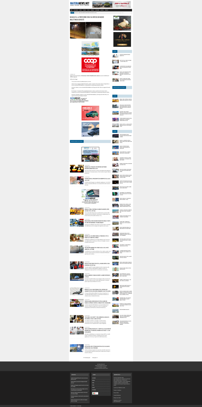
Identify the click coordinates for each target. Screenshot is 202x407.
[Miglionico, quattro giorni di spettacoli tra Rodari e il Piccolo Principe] (115, 218)
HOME (71, 10)
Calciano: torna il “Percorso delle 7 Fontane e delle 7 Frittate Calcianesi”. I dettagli (125, 222)
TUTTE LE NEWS (76, 10)
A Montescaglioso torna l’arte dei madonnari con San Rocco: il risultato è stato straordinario (125, 234)
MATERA (81, 10)
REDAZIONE (102, 10)
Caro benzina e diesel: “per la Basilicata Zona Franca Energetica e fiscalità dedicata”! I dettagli (125, 299)
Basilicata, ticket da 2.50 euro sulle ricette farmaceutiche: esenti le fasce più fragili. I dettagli (126, 125)
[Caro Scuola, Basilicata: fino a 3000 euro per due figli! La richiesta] (115, 258)
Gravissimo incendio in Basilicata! (124, 309)
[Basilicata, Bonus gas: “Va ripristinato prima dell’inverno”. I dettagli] (115, 200)
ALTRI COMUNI (97, 10)
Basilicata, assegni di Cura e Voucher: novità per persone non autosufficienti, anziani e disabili (125, 79)
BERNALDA (92, 10)
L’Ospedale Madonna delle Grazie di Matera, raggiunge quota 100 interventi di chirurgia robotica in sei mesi (126, 119)
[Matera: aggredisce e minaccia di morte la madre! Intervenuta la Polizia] (77, 280)
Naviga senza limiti (117, 397)
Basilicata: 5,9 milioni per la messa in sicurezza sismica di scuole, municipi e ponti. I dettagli (126, 141)
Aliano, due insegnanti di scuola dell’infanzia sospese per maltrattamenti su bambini (125, 135)
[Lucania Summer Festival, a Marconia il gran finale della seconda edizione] (115, 154)
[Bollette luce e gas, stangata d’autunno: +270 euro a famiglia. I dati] (115, 62)
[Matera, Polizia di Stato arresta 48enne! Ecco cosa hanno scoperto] (115, 189)
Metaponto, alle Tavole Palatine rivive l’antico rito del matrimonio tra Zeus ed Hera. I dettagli (125, 304)
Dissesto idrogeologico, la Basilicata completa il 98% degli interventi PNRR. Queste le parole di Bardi (125, 275)
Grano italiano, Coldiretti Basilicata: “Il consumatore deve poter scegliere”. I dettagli (125, 286)
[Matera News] (80, 3)
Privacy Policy (116, 392)
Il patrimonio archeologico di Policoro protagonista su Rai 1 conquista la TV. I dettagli (125, 251)
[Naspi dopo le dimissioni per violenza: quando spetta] (115, 56)
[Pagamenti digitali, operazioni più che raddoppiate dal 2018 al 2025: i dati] (77, 183)
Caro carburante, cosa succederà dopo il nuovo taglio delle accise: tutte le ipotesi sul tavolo (125, 193)
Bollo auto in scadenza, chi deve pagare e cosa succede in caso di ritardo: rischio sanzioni (125, 170)
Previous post (87, 357)
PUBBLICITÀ (106, 10)
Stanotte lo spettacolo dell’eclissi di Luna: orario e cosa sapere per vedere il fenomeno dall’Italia (126, 182)
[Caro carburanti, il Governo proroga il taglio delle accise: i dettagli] (115, 247)
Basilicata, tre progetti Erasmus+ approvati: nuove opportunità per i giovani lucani (125, 147)
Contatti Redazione (117, 395)
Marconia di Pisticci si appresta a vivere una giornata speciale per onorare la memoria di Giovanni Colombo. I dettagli (125, 205)
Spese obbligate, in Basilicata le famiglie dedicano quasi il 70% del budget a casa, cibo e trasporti (125, 158)
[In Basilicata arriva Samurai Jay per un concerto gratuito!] (115, 270)
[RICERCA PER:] (126, 12)
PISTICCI (88, 10)
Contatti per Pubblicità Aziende (119, 387)
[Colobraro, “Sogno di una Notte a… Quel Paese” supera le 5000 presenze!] (115, 281)
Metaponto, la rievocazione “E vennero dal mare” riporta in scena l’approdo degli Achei (126, 211)
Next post (94, 357)
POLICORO (84, 10)
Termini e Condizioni (117, 390)
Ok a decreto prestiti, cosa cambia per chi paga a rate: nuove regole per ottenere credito (125, 67)
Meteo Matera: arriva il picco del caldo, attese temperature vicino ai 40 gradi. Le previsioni (125, 240)
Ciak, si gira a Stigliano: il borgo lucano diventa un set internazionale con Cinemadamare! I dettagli (125, 316)
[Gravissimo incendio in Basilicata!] (115, 311)
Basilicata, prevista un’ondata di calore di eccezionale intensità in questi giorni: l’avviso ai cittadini (126, 176)
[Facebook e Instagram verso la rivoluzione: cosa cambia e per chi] (115, 165)
